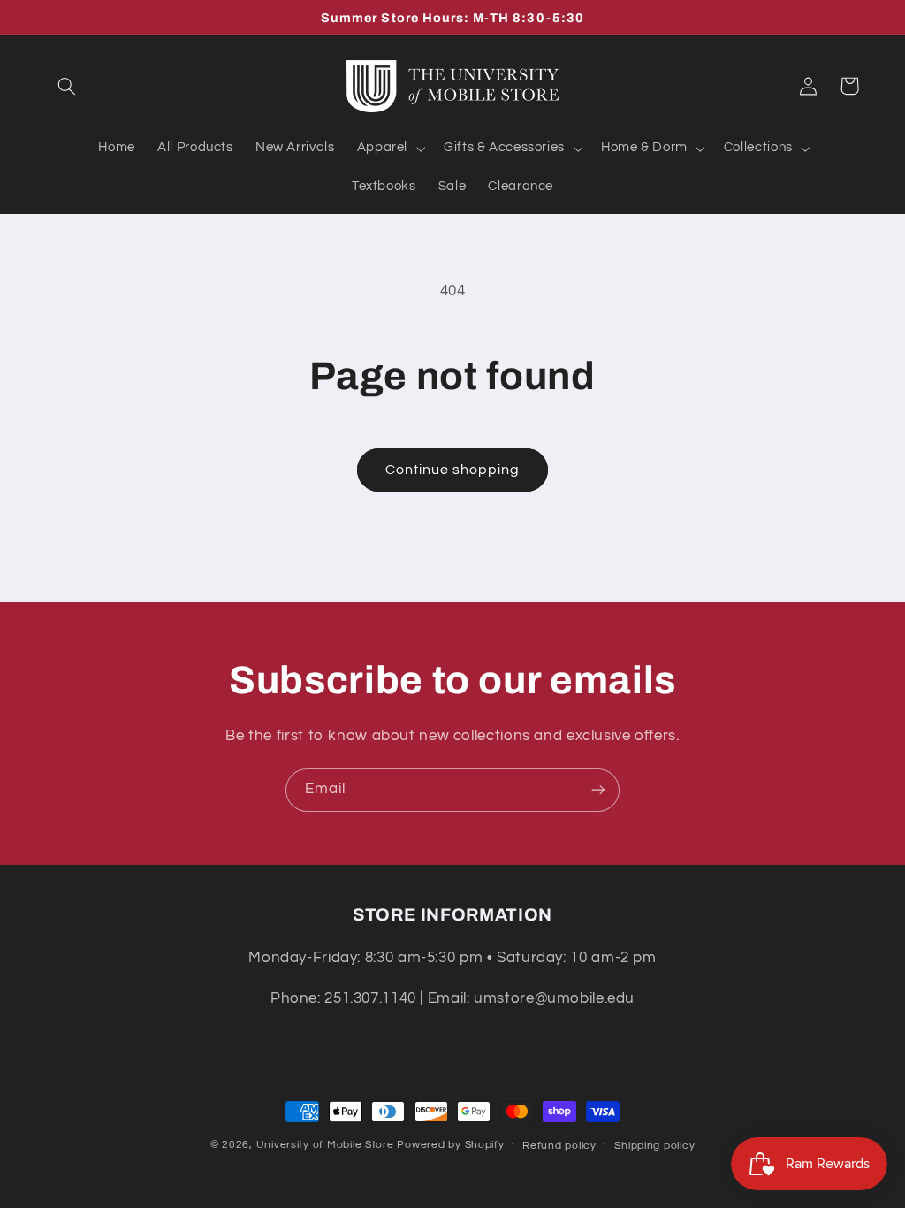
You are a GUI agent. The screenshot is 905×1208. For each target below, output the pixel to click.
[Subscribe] (598, 790)
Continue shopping (453, 470)
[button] (67, 85)
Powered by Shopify (450, 1145)
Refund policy (559, 1146)
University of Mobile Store (325, 1145)
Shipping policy (654, 1146)
